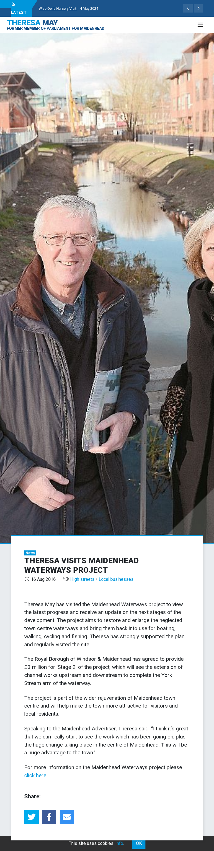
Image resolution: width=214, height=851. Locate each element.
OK (139, 843)
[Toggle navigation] (200, 25)
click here (35, 775)
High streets (82, 579)
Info (119, 843)
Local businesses (116, 579)
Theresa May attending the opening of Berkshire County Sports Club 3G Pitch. (100, 8)
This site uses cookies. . (96, 843)
